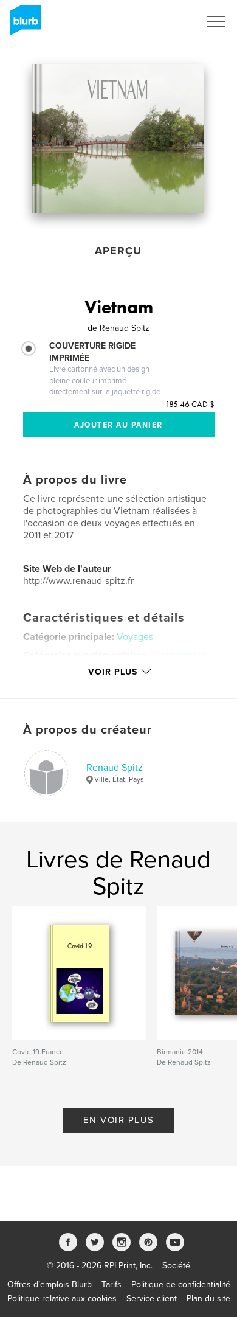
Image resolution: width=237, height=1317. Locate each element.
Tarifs (111, 1284)
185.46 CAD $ (190, 403)
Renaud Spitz (114, 768)
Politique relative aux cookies (62, 1298)
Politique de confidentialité (180, 1284)
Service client (151, 1298)
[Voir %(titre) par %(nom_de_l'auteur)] (118, 138)
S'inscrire (166, 21)
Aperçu (118, 250)
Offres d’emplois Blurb (49, 1284)
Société (176, 1265)
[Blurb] (23, 25)
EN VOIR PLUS (118, 1119)
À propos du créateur (87, 730)
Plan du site (208, 1298)
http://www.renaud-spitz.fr (78, 581)
